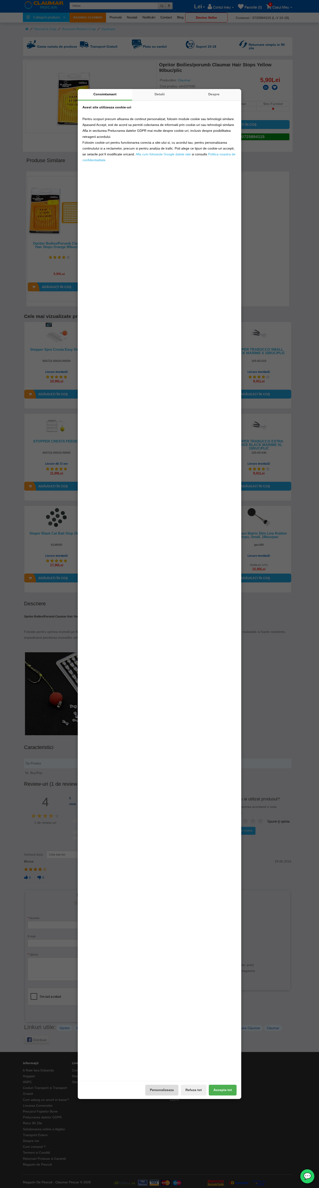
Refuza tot (193, 1090)
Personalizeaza (162, 1090)
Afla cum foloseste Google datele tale (163, 154)
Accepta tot (222, 1090)
